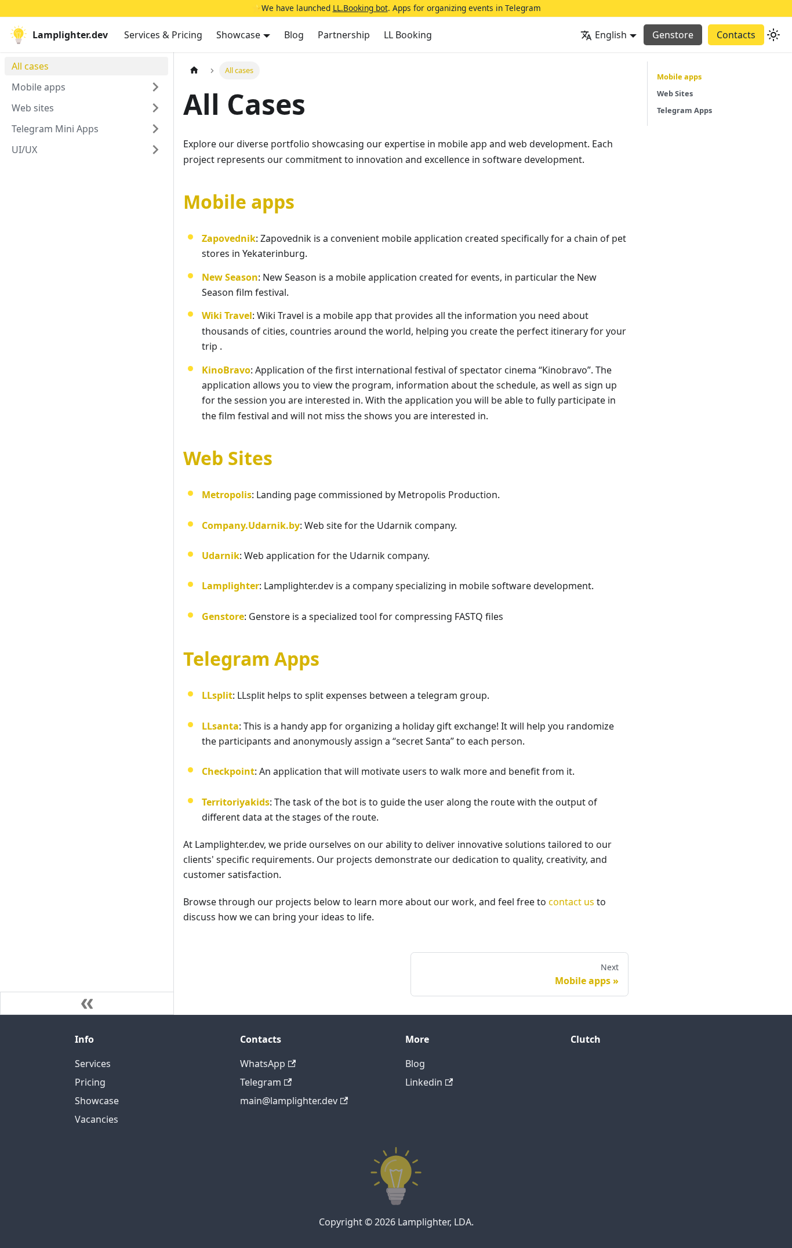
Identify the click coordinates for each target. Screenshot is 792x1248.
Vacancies (96, 1119)
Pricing (90, 1082)
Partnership (344, 34)
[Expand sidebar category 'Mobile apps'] (155, 87)
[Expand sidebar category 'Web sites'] (155, 108)
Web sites (33, 107)
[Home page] (194, 70)
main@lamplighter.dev (288, 1100)
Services (93, 1063)
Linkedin (423, 1082)
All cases (30, 66)
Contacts (736, 34)
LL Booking (408, 34)
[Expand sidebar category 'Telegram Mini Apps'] (155, 128)
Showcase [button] (238, 34)
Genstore (672, 34)
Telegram (260, 1082)
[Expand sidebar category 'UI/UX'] (155, 149)
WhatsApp (262, 1063)
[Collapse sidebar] (87, 1003)
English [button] (611, 34)
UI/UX (24, 149)
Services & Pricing (163, 34)
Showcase (97, 1100)
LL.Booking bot (360, 7)
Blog (294, 34)
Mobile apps (39, 87)
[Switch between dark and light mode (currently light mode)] (773, 35)
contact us (571, 901)
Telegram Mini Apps (55, 128)
